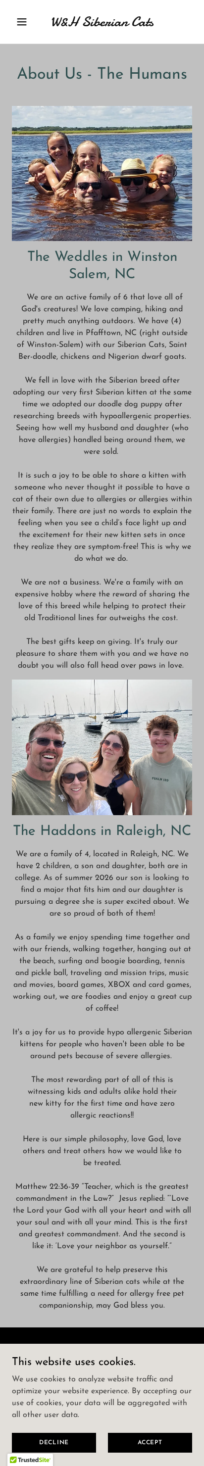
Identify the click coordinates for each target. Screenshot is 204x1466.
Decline (54, 1442)
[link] (102, 24)
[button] (25, 22)
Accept (150, 1442)
